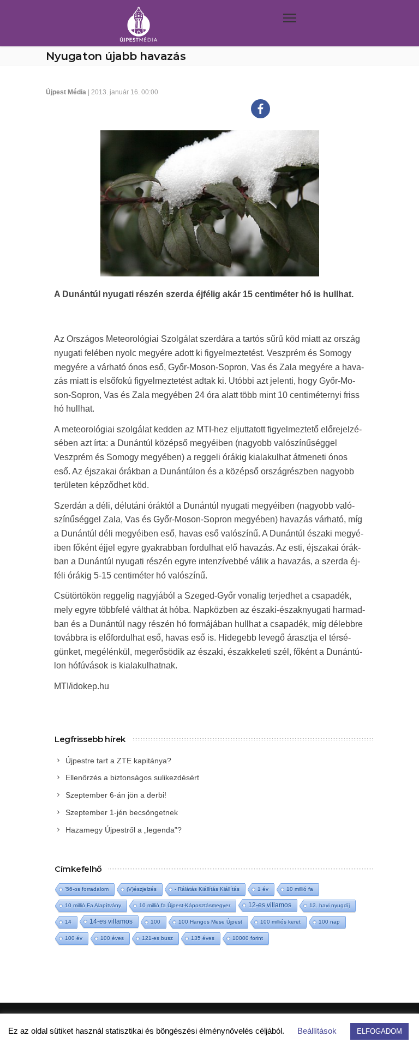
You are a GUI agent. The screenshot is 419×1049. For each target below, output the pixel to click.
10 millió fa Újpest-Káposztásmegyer (184, 905)
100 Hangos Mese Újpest (210, 922)
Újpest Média (66, 92)
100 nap (329, 922)
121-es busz (157, 938)
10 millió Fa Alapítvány (93, 905)
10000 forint (247, 938)
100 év (73, 938)
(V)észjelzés (142, 889)
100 (155, 922)
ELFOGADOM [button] (379, 1031)
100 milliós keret (280, 922)
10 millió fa (299, 889)
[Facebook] (260, 108)
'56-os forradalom (87, 889)
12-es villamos (269, 904)
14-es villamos (111, 921)
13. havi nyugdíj (329, 905)
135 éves (202, 938)
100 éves (112, 938)
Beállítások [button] (317, 1030)
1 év (263, 889)
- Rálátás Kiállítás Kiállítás (207, 889)
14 (68, 922)
